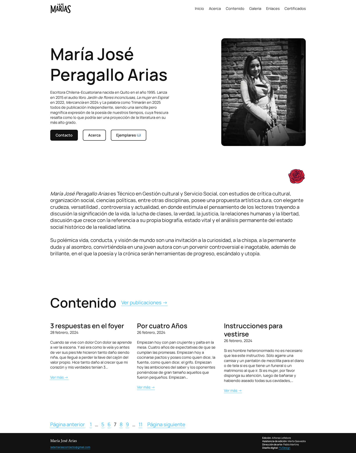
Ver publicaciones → (144, 302)
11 (140, 424)
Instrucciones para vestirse (253, 330)
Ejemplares (126, 135)
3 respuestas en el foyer (87, 326)
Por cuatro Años (162, 326)
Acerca (94, 135)
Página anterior (67, 424)
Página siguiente (166, 424)
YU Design (284, 447)
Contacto (64, 135)
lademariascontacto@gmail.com (70, 447)
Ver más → (59, 377)
